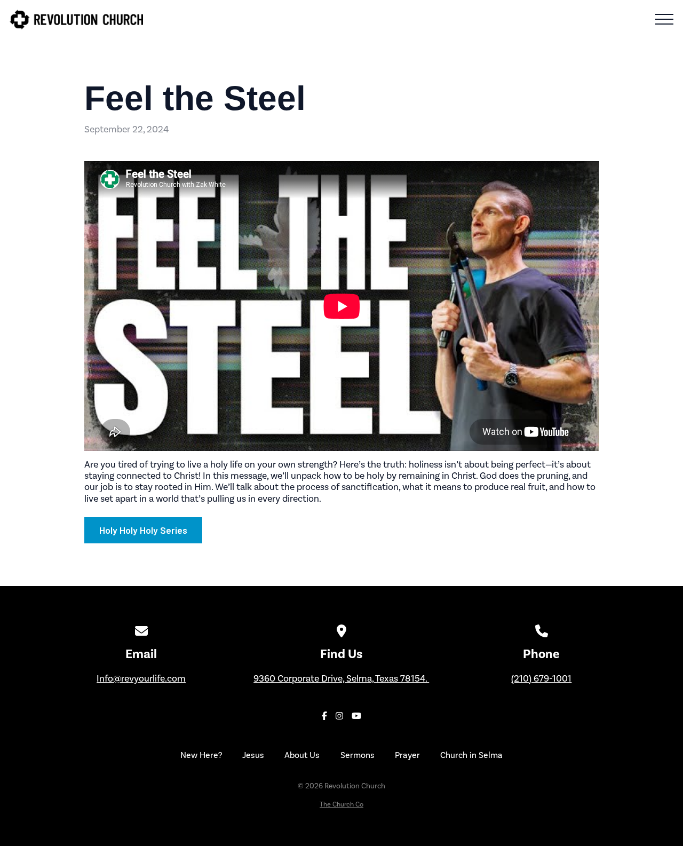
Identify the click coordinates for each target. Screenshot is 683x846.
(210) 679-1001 (541, 678)
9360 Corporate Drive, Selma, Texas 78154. (341, 678)
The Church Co (341, 804)
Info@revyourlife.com (141, 678)
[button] (664, 19)
